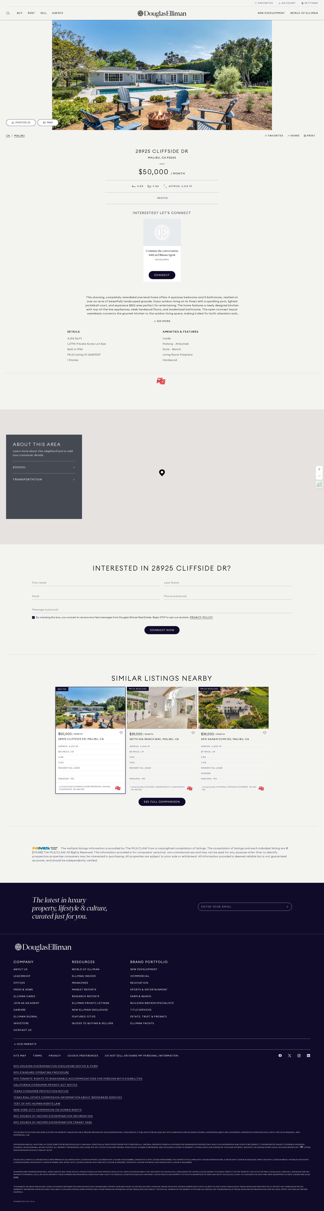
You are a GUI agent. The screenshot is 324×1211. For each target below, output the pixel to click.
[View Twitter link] (290, 1056)
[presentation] (162, 75)
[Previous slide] (131, 707)
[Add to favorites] (121, 733)
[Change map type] (319, 484)
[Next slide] (193, 707)
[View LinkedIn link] (308, 1056)
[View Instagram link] (299, 1056)
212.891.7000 (57, 1144)
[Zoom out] (319, 476)
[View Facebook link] (280, 1056)
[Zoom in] (319, 469)
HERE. (16, 1177)
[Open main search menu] (9, 13)
